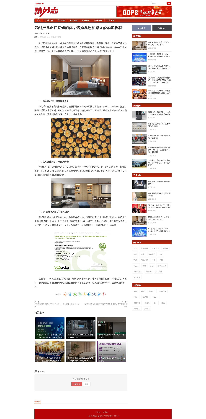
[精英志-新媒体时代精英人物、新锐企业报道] (51, 12)
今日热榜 (163, 291)
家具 (135, 248)
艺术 (135, 260)
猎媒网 (146, 303)
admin (37, 33)
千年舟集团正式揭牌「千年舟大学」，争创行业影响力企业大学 (57, 305)
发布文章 (142, 28)
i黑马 (155, 303)
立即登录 (76, 384)
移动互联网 (162, 265)
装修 (48, 37)
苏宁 (152, 265)
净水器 (148, 271)
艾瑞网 (146, 308)
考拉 (135, 291)
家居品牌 (155, 248)
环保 (59, 37)
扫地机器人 (138, 271)
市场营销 (144, 248)
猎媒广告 (155, 297)
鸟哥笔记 (152, 291)
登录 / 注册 (39, 3)
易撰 (142, 291)
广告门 (136, 297)
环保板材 (43, 37)
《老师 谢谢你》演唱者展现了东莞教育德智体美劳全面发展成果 (105, 305)
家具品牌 (137, 277)
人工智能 (158, 271)
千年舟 (165, 248)
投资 (153, 260)
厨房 (142, 254)
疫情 (144, 265)
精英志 (95, 416)
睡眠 (135, 254)
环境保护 (54, 37)
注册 (87, 384)
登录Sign (162, 28)
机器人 (136, 265)
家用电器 (152, 254)
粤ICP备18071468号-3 (111, 416)
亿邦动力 (137, 308)
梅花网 (145, 297)
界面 (163, 303)
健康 (161, 260)
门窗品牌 (144, 260)
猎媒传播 (137, 303)
